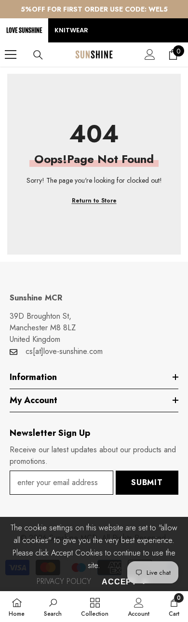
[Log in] (150, 54)
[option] (94, 9)
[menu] (10, 54)
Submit (147, 482)
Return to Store (94, 200)
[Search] (38, 55)
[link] (53, 606)
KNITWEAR (71, 30)
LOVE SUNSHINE (24, 30)
